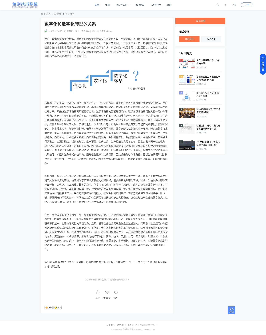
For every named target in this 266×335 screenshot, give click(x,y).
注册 (247, 5)
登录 (234, 5)
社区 (169, 5)
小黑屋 (130, 325)
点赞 (97, 298)
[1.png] (106, 79)
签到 (107, 5)
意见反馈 (231, 310)
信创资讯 (140, 5)
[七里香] (46, 31)
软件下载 (156, 5)
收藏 (50, 308)
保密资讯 (211, 39)
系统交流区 (122, 5)
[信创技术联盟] (25, 7)
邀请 (59, 308)
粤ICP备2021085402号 (145, 325)
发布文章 (200, 21)
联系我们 (111, 325)
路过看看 (107, 298)
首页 (97, 5)
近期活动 (121, 325)
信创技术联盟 (42, 14)
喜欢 (116, 298)
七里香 (76, 31)
